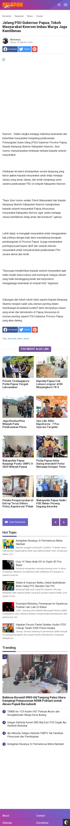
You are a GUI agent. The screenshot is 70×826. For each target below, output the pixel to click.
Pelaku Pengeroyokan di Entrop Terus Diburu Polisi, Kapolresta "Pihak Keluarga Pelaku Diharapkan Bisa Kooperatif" (17, 508)
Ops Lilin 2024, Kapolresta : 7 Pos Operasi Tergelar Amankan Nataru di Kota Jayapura (51, 427)
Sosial (26, 338)
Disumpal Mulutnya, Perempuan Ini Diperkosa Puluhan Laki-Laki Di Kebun (41, 605)
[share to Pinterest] (34, 49)
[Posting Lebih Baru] (64, 522)
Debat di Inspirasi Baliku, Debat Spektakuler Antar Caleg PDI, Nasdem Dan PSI (41, 584)
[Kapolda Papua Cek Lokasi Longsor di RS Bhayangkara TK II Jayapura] (52, 367)
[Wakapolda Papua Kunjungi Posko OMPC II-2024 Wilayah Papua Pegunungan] (18, 446)
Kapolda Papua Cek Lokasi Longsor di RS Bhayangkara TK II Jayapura (49, 385)
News (19, 338)
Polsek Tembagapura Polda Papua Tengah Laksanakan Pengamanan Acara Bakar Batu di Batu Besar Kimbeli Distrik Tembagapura (17, 390)
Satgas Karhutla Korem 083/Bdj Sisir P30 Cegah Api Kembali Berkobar (36, 724)
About (5, 815)
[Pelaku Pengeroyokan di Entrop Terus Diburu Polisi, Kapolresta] (18, 486)
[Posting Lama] (55, 522)
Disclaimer (42, 822)
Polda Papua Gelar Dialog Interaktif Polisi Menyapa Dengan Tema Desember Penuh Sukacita (51, 467)
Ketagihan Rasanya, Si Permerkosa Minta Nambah (35, 744)
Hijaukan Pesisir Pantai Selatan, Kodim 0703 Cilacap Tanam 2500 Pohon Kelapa (41, 626)
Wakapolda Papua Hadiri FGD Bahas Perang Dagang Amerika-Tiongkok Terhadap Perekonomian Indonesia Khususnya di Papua (51, 509)
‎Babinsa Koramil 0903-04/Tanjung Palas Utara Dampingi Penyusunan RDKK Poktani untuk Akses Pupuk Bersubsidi (34, 701)
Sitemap (7, 822)
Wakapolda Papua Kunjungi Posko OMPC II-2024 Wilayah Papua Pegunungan (18, 465)
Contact (40, 815)
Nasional (12, 338)
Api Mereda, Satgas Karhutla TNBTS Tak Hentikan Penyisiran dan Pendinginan (35, 735)
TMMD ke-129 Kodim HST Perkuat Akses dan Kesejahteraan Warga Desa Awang (33, 713)
